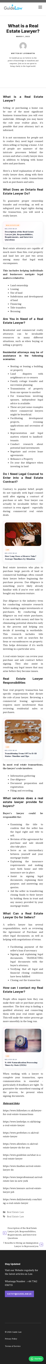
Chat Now (38, 1359)
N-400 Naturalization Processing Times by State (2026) (21, 1064)
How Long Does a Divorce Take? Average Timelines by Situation (20, 557)
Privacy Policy (11, 1338)
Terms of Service (13, 1346)
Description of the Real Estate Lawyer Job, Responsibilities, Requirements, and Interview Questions (19, 236)
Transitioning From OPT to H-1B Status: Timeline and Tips (21, 755)
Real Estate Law (15, 1212)
